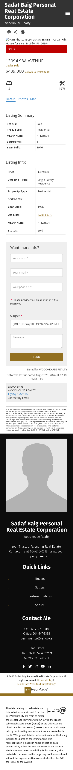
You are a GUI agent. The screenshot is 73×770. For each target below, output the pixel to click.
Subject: (15, 316)
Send (36, 356)
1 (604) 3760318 (18, 394)
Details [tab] (11, 99)
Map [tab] (33, 99)
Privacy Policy (45, 680)
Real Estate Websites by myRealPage (36, 684)
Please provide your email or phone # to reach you (34, 301)
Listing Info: (16, 162)
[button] (23, 666)
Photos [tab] (23, 99)
